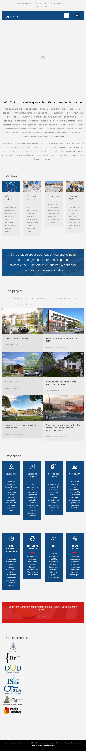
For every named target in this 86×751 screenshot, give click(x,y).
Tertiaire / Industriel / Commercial (18, 304)
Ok (43, 748)
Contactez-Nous (43, 617)
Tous (7, 298)
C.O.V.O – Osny (11, 381)
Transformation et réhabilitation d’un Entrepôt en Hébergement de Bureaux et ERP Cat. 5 (63, 428)
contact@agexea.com (24, 3)
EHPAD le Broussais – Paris (17, 338)
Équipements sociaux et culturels (65, 298)
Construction (54, 196)
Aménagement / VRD (20, 298)
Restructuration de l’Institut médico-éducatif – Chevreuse (62, 383)
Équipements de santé (40, 298)
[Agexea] (12, 16)
